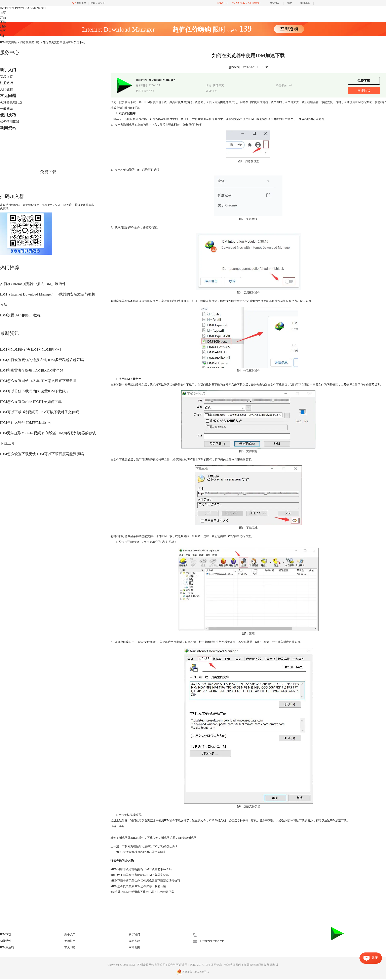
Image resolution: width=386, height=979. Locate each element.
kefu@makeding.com (212, 940)
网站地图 (134, 947)
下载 (3, 21)
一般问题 (6, 108)
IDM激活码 (7, 947)
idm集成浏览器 (187, 837)
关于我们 (134, 934)
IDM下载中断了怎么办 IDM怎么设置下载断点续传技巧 (145, 880)
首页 (3, 12)
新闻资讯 (8, 127)
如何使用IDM (9, 121)
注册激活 (6, 83)
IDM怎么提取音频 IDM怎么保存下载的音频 (138, 886)
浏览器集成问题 (30, 42)
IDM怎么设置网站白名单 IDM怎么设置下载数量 (38, 381)
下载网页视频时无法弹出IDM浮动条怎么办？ (150, 846)
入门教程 (6, 89)
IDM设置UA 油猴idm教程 (20, 315)
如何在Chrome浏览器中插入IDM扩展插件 (33, 284)
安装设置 (6, 76)
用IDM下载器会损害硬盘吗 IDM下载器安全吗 (140, 874)
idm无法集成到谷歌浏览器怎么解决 (144, 852)
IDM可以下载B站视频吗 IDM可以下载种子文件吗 (39, 412)
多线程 (126, 102)
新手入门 (8, 70)
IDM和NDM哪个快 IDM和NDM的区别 (30, 349)
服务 (3, 26)
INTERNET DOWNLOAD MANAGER (23, 8)
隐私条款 (134, 940)
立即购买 (363, 90)
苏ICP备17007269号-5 (195, 971)
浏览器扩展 (168, 837)
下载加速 (152, 837)
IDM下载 (5, 934)
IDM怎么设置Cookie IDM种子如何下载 (31, 402)
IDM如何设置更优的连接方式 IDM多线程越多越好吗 (42, 360)
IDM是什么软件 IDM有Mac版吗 (25, 423)
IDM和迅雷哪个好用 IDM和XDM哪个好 (31, 370)
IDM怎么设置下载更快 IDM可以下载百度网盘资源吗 (42, 454)
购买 (3, 30)
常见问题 (8, 95)
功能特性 (5, 940)
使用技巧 (8, 115)
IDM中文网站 (8, 42)
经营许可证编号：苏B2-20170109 (188, 964)
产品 (3, 17)
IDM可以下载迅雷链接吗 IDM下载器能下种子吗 (141, 869)
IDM (132, 964)
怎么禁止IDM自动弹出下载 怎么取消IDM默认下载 (142, 891)
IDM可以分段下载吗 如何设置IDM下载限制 (34, 391)
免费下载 (48, 171)
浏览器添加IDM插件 (131, 837)
